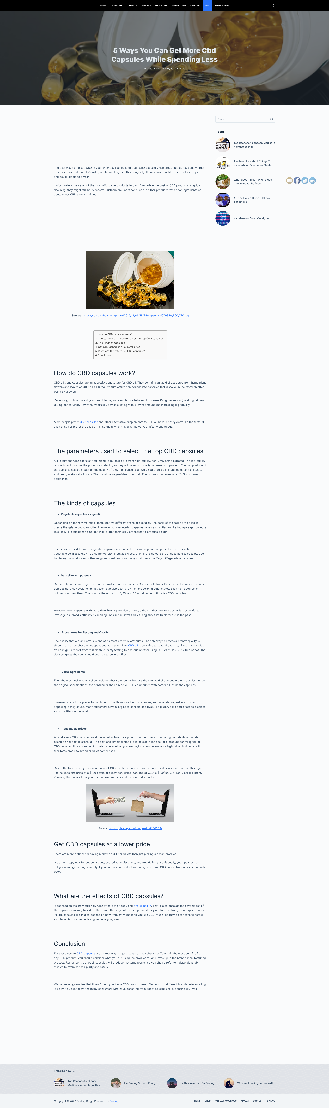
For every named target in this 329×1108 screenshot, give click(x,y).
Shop (208, 1101)
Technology (117, 5)
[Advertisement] (130, 140)
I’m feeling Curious (226, 1101)
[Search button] (271, 119)
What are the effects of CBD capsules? (122, 351)
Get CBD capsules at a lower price (119, 347)
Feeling (148, 68)
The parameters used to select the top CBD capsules (130, 338)
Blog (207, 5)
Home (103, 5)
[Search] (274, 5)
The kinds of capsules (111, 342)
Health (133, 5)
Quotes (257, 1101)
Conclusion (105, 355)
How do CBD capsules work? (115, 334)
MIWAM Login (179, 5)
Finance (146, 5)
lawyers (195, 5)
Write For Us (222, 5)
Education (161, 5)
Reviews (270, 1101)
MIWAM (245, 1101)
